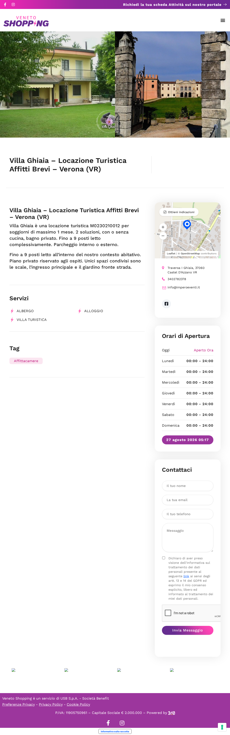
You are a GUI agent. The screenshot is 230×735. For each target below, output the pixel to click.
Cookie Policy (78, 704)
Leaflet (171, 253)
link (186, 576)
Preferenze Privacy (18, 704)
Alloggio (93, 311)
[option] (57, 84)
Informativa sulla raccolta (115, 731)
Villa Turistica (32, 320)
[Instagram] (13, 4)
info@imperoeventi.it (184, 287)
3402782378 (177, 279)
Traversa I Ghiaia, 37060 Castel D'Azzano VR (186, 270)
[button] (223, 20)
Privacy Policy (51, 704)
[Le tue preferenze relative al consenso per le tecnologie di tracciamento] (222, 727)
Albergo (25, 311)
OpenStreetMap (190, 253)
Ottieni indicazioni (181, 212)
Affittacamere (26, 361)
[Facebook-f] (5, 4)
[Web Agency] (171, 713)
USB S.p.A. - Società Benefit (84, 698)
